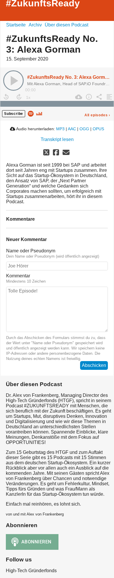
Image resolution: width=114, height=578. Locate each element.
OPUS (98, 128)
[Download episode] (78, 96)
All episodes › (97, 115)
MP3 (60, 128)
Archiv (35, 24)
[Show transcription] (108, 96)
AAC (72, 128)
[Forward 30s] (19, 96)
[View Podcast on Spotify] (31, 113)
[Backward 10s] (6, 96)
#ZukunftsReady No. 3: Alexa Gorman (68, 77)
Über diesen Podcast (66, 24)
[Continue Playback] (13, 80)
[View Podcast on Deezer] (39, 113)
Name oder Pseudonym (30, 250)
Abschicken (94, 365)
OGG (84, 128)
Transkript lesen (57, 139)
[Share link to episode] (98, 96)
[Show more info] (88, 96)
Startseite (16, 24)
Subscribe (13, 114)
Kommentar (18, 275)
